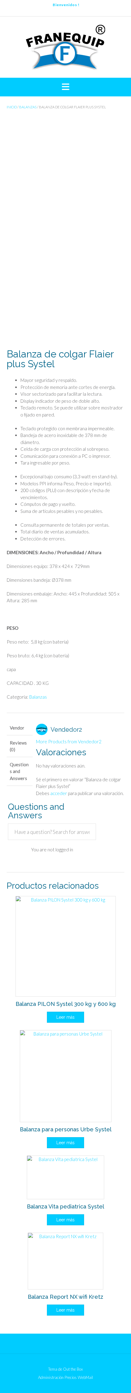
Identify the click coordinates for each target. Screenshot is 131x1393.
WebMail (85, 1378)
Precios (71, 1378)
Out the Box (73, 1369)
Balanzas (28, 107)
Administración (51, 1378)
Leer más (65, 1017)
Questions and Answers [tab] (19, 771)
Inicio (12, 107)
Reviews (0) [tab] (18, 746)
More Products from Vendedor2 (68, 741)
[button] (65, 87)
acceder (58, 793)
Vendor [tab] (17, 727)
